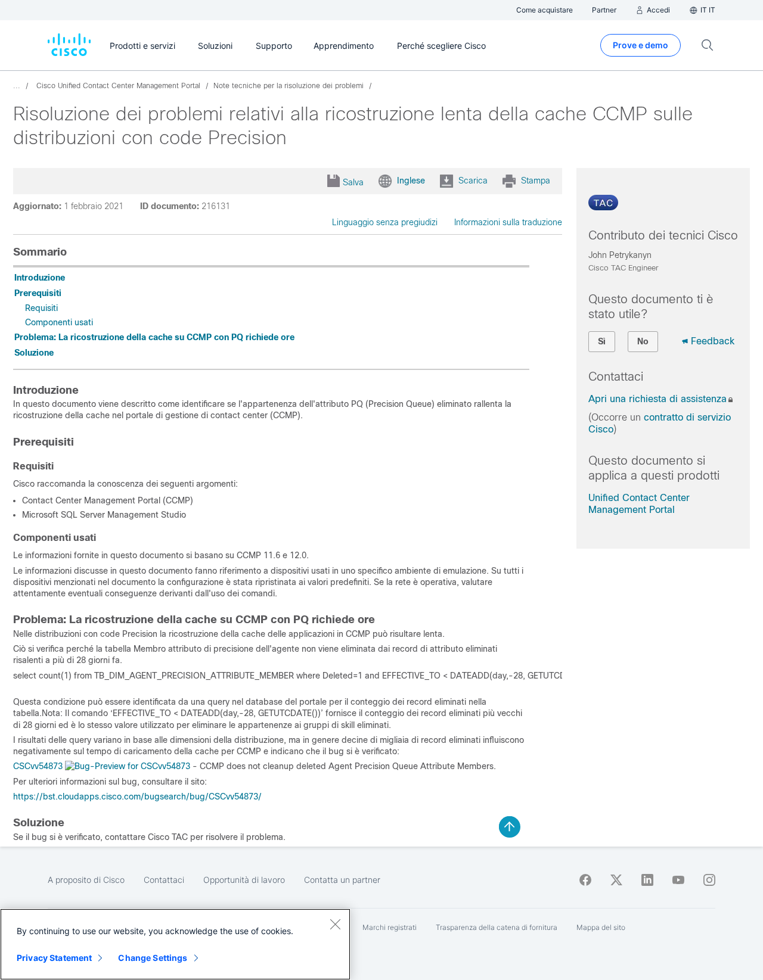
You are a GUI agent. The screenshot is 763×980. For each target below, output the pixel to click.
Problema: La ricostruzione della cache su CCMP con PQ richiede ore (154, 337)
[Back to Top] (509, 827)
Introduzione (39, 277)
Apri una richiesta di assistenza (657, 399)
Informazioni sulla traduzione (508, 222)
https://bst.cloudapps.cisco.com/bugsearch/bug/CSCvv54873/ (137, 796)
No (643, 341)
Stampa (535, 180)
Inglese (411, 180)
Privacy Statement (54, 958)
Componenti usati (59, 322)
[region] (175, 944)
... (16, 86)
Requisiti (41, 308)
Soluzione (34, 352)
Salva (353, 182)
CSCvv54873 (38, 766)
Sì (602, 341)
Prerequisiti (37, 293)
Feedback (712, 341)
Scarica (473, 180)
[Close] (335, 924)
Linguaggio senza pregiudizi (385, 222)
